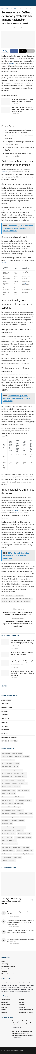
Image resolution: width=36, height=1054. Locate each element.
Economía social (7, 776)
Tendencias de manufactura (25, 850)
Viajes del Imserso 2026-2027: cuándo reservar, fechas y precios (22, 653)
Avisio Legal (5, 964)
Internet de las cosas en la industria (12, 830)
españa (19, 601)
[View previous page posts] (16, 119)
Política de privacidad (8, 966)
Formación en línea (7, 800)
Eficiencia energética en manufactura (13, 780)
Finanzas (4, 711)
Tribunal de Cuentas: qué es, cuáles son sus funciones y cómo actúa (22, 100)
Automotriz (5, 704)
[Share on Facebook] (14, 51)
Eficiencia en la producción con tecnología (14, 783)
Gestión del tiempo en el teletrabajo (12, 803)
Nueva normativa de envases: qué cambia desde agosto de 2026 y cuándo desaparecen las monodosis (22, 1033)
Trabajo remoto (6, 854)
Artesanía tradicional (8, 760)
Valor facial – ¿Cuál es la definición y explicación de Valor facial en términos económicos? (22, 673)
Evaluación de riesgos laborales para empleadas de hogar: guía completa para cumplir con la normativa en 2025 (20, 922)
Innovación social (7, 823)
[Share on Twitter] (22, 51)
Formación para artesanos (23, 800)
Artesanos (18, 756)
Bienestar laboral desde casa (10, 763)
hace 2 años (14, 648)
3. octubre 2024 (18, 28)
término (4, 601)
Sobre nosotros (6, 969)
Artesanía (5, 718)
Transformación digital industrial (23, 854)
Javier (9, 28)
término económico (8, 598)
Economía (4, 733)
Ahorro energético (7, 756)
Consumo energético (20, 773)
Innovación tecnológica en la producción (13, 827)
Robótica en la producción (9, 843)
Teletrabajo (25, 847)
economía (4, 172)
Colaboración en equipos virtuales (12, 770)
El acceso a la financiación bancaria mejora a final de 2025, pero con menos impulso (20, 931)
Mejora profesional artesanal (23, 837)
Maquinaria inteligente (24, 833)
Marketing (5, 730)
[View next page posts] (19, 119)
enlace (3, 263)
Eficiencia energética (20, 776)
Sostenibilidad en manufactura (11, 847)
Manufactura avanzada (8, 833)
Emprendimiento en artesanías (11, 786)
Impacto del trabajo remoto (10, 817)
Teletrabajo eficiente (8, 850)
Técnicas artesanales (8, 860)
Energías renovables (23, 790)
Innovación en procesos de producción (13, 820)
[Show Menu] (2, 3)
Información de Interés (12, 9)
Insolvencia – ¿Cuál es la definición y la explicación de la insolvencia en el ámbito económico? (23, 109)
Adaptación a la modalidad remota (12, 753)
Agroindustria (6, 700)
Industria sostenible (26, 817)
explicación (9, 595)
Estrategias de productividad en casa (13, 797)
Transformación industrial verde (11, 857)
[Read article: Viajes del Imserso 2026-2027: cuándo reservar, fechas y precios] (5, 654)
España (11, 64)
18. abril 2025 (15, 113)
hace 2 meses (14, 656)
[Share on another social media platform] (31, 51)
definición (27, 601)
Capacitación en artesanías (10, 766)
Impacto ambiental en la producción (12, 810)
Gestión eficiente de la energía (11, 807)
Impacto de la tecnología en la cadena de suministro (17, 813)
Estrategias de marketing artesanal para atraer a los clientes (11, 901)
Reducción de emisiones (9, 840)
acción (24, 283)
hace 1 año (14, 677)
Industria (4, 722)
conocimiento (19, 595)
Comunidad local (7, 773)
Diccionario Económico (26, 9)
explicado (12, 601)
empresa (15, 510)
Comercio (4, 715)
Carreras (4, 726)
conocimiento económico (24, 598)
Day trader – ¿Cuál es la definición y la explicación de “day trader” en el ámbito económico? (22, 663)
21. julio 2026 (15, 103)
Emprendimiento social (8, 790)
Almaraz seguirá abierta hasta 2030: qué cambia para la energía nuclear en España (23, 1023)
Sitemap (4, 971)
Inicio (2, 9)
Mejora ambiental (7, 837)
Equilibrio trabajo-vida (8, 793)
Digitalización (6, 707)
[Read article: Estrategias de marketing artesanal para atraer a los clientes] (18, 884)
